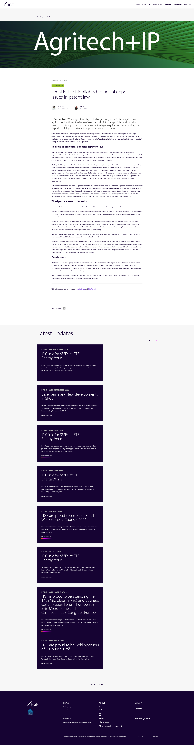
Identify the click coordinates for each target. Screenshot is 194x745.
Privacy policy (82, 736)
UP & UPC (67, 718)
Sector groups (67, 707)
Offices (168, 4)
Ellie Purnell (92, 289)
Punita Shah (80, 289)
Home (66, 702)
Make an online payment (110, 726)
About (102, 702)
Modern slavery (91, 736)
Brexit (101, 718)
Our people (102, 707)
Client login (141, 4)
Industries (66, 710)
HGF (8, 4)
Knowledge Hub (41, 17)
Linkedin (64, 308)
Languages (178, 4)
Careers (138, 708)
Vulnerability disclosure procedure (117, 736)
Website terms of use (101, 736)
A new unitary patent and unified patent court (77, 722)
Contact (138, 702)
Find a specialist (155, 4)
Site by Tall (141, 737)
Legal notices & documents (70, 736)
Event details (46, 375)
